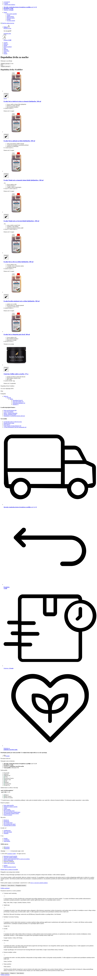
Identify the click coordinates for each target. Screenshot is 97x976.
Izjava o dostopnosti (8, 860)
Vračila (5, 808)
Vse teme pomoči (11, 20)
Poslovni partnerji (8, 814)
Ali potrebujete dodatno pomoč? (11, 813)
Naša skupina (7, 841)
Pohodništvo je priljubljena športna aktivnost (14, 415)
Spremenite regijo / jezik (18, 851)
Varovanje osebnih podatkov (10, 857)
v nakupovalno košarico (9, 4)
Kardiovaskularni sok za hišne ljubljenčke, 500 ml (21, 301)
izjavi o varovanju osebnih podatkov (39, 882)
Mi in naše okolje (8, 832)
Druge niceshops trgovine (10, 867)
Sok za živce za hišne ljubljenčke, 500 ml (18, 262)
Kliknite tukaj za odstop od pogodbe (9, 869)
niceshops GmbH (11, 853)
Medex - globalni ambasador (10, 413)
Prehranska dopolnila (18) (19, 403)
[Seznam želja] (5, 36)
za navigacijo (7, 1)
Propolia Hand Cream (9, 423)
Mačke (11, 399)
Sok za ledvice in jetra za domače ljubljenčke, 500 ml (22, 101)
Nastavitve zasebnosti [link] (9, 861)
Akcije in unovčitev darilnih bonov (12, 812)
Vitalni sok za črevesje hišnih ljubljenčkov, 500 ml (21, 221)
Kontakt (9, 19)
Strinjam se (3, 885)
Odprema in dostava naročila (10, 806)
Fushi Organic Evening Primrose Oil (12, 425)
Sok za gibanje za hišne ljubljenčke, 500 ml (19, 141)
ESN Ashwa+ (7, 424)
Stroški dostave (10, 16)
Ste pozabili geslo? (8, 822)
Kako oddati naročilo (9, 805)
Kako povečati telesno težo (10, 410)
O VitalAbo (6, 839)
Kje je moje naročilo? (12, 13)
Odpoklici (6, 833)
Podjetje (6, 865)
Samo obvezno (11, 885)
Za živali (9, 397)
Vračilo (8, 15)
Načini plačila (7, 809)
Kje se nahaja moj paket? (10, 824)
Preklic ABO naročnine (9, 863)
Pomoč (5, 12)
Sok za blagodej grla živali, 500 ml (17, 334)
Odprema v (8, 10)
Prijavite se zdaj (7, 28)
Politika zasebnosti (5, 888)
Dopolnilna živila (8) (18, 400)
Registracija (6, 821)
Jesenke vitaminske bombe (10, 414)
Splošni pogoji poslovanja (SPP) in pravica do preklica (17, 859)
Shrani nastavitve (5, 973)
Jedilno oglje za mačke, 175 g (16, 374)
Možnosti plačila (11, 18)
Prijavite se (6, 820)
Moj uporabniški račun (9, 810)
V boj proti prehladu (8, 411)
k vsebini (6, 3)
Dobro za (6, 396)
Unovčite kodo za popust (10, 825)
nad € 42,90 (20, 7)
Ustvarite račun (7, 33)
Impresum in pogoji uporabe (10, 856)
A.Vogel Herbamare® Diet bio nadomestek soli (15, 427)
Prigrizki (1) (15, 404)
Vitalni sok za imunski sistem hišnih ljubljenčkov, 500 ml (23, 180)
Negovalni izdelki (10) (18, 401)
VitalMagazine (7, 830)
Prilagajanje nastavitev (21, 885)
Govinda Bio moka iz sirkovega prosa (13, 421)
